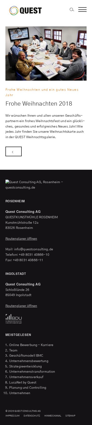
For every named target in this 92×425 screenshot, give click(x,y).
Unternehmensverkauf (26, 377)
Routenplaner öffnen (21, 238)
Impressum (12, 416)
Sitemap (70, 416)
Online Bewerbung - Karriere (31, 345)
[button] (82, 10)
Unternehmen (19, 393)
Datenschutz (32, 416)
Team (13, 350)
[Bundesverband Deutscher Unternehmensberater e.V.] (46, 319)
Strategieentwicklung (25, 366)
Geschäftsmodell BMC (26, 355)
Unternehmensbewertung (28, 361)
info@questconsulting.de (33, 249)
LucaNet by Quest (23, 382)
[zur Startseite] (29, 10)
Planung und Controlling (27, 387)
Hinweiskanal (52, 416)
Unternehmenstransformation (32, 371)
